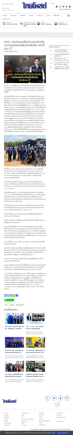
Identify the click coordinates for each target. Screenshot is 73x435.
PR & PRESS (59, 413)
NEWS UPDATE (54, 47)
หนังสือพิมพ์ (56, 15)
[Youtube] (63, 7)
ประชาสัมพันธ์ (24, 421)
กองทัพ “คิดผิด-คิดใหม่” (12, 24)
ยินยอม (53, 432)
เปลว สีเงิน (13, 15)
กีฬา (22, 417)
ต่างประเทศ (40, 15)
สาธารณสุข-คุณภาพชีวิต (44, 421)
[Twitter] (60, 7)
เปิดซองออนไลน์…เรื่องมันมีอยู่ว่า (29, 25)
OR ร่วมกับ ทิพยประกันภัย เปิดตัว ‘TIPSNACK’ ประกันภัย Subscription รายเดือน (14, 328)
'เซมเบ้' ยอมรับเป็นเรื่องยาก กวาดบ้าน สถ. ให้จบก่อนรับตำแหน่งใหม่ (61, 51)
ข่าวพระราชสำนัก (7, 423)
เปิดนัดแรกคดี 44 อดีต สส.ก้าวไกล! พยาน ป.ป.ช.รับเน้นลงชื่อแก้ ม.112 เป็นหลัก (62, 59)
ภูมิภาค (22, 423)
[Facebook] (56, 7)
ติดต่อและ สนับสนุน (61, 417)
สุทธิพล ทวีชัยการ (20, 305)
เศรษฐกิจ (31, 15)
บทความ (6, 419)
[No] (71, 433)
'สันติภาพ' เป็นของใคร (46, 24)
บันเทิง (48, 15)
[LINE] (57, 404)
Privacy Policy (60, 421)
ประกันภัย (12, 305)
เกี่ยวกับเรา (59, 415)
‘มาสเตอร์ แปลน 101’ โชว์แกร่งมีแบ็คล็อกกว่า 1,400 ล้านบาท (62, 68)
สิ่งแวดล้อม (23, 425)
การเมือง (5, 15)
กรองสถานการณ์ (25, 413)
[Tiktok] (69, 7)
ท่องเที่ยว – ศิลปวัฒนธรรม (27, 419)
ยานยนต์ (41, 419)
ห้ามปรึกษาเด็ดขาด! (62, 24)
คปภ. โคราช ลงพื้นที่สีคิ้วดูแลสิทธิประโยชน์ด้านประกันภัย (14, 375)
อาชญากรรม (41, 415)
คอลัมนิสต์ (22, 15)
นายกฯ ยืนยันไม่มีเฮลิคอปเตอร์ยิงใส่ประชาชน (61, 55)
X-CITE (40, 417)
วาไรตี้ (22, 415)
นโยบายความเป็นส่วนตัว (62, 432)
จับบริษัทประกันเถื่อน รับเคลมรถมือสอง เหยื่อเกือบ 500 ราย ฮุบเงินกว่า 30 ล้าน (35, 376)
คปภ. (6, 305)
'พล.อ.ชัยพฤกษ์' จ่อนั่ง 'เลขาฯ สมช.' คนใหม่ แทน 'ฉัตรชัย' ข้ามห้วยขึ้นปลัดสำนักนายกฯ (61, 63)
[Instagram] (66, 7)
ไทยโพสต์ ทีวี (6, 19)
